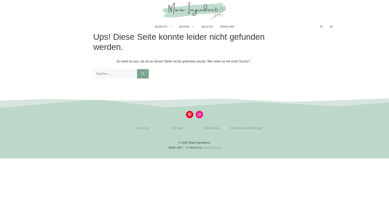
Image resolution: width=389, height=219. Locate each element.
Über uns (227, 26)
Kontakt (177, 128)
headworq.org (211, 147)
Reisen (184, 26)
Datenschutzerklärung (246, 128)
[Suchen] (143, 73)
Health (207, 26)
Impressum (212, 128)
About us (143, 128)
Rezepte (161, 26)
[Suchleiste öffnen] (321, 27)
